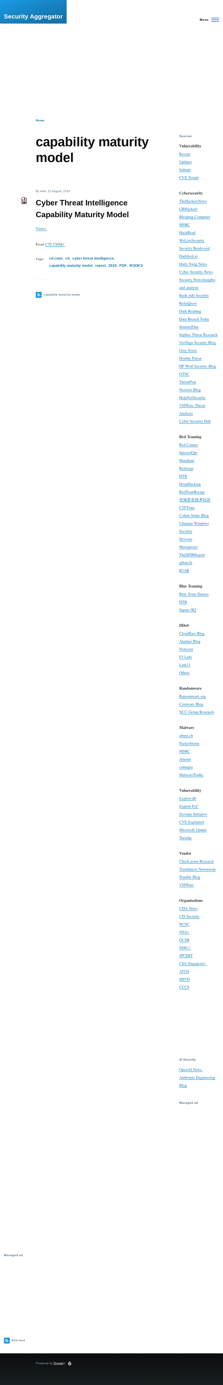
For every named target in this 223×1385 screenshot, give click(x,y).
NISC (183, 947)
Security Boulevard (194, 248)
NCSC (184, 924)
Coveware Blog (191, 703)
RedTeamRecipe (192, 491)
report (100, 265)
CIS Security (189, 916)
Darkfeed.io (188, 255)
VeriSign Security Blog (197, 342)
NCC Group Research (196, 711)
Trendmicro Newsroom (197, 869)
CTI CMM (53, 244)
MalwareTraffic (191, 774)
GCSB (184, 939)
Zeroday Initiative (193, 814)
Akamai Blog (189, 641)
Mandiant (186, 460)
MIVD (184, 979)
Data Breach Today (194, 318)
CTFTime (187, 507)
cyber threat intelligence (93, 258)
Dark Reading (190, 311)
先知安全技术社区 (195, 499)
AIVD (184, 971)
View (40, 228)
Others (184, 672)
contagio (186, 766)
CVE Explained (191, 821)
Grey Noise (188, 350)
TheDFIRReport (192, 554)
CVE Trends (189, 177)
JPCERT (186, 955)
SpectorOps (188, 452)
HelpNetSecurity (192, 397)
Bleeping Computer (194, 216)
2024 (112, 265)
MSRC (184, 224)
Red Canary (188, 444)
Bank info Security (194, 295)
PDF (123, 265)
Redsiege (186, 468)
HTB (183, 476)
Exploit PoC (189, 806)
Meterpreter (188, 546)
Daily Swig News (193, 263)
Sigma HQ (187, 609)
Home (40, 120)
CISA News (188, 908)
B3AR (184, 570)
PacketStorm (189, 743)
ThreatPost (187, 381)
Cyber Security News (196, 271)
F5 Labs (185, 656)
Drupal (58, 1363)
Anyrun (185, 758)
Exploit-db (187, 798)
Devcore (185, 538)
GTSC (184, 373)
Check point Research (196, 861)
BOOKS (136, 265)
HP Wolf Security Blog (197, 366)
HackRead (187, 232)
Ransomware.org (192, 696)
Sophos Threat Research (198, 334)
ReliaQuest (188, 303)
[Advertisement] (111, 61)
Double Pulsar (190, 358)
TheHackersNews (193, 200)
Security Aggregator (33, 16)
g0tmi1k (185, 562)
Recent (184, 153)
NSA (183, 931)
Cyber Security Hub (195, 421)
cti (67, 258)
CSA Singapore (191, 963)
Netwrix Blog (190, 389)
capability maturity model (70, 265)
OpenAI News (191, 1069)
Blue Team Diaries (194, 593)
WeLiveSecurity (191, 240)
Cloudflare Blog (191, 633)
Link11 (185, 664)
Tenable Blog (189, 876)
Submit (185, 169)
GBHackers (188, 208)
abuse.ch (186, 735)
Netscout (186, 648)
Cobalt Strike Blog (194, 515)
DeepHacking (190, 483)
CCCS (184, 986)
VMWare (186, 884)
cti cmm (56, 258)
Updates (185, 161)
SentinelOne (189, 326)
